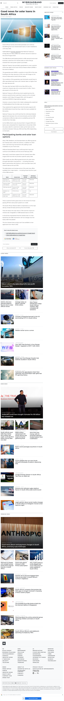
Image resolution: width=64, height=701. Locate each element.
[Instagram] (19, 683)
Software (36, 660)
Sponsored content (21, 671)
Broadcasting (18, 561)
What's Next (38, 7)
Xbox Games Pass (50, 109)
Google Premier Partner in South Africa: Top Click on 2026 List (28, 475)
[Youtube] (15, 683)
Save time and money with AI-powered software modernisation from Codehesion (36, 435)
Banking (51, 648)
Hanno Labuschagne (6, 16)
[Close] (62, 695)
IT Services (6, 659)
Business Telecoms (6, 412)
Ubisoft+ (48, 113)
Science (50, 659)
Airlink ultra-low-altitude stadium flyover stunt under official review (7, 304)
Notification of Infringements (43, 668)
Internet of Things (39, 657)
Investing (51, 657)
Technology (18, 370)
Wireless (36, 662)
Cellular (21, 652)
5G (3, 648)
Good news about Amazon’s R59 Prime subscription (21, 564)
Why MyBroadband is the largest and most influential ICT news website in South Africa (36, 566)
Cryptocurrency (19, 629)
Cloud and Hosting (39, 652)
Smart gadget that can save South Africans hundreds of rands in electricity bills (28, 462)
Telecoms (5, 662)
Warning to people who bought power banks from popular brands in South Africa (7, 565)
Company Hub (47, 7)
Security (17, 315)
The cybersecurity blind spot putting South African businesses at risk (56, 47)
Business (17, 445)
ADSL (19, 648)
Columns (51, 652)
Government (37, 655)
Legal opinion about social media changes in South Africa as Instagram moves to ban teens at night (29, 503)
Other (47, 125)
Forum (21, 7)
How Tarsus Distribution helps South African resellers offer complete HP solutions (36, 305)
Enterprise (36, 654)
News (7, 7)
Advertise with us (24, 668)
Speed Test (55, 7)
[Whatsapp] (9, 683)
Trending (21, 662)
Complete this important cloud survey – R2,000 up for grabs (56, 37)
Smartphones (22, 660)
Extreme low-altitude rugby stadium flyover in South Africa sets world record (28, 489)
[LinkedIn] (13, 683)
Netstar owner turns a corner (24, 330)
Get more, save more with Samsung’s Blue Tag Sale (56, 18)
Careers (20, 675)
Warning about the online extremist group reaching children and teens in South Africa (29, 618)
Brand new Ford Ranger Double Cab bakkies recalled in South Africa (27, 358)
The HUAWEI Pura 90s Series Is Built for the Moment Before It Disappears (28, 604)
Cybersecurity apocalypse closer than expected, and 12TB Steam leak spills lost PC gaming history (28, 373)
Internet (17, 500)
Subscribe (61, 3)
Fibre (50, 654)
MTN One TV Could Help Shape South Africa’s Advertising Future (56, 57)
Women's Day (55, 71)
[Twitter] (7, 683)
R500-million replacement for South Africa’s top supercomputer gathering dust (21, 435)
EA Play (48, 115)
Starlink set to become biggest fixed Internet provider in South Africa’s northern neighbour (27, 577)
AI (33, 648)
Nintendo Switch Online (52, 123)
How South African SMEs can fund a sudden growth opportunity (56, 28)
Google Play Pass (50, 121)
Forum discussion (28, 248)
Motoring (3, 300)
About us (21, 667)
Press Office (13, 7)
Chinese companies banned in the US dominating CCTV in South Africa (27, 317)
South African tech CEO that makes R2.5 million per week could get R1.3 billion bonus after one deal (7, 436)
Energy (3, 8)
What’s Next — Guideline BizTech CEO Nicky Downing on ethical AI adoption (57, 83)
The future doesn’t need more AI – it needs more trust (56, 92)
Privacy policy (38, 667)
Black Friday (6, 650)
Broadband (18, 574)
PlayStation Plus (50, 111)
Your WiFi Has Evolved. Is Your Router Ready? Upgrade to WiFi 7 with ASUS (27, 345)
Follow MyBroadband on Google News (15, 235)
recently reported (15, 51)
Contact (20, 673)
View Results (54, 131)
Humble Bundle (50, 117)
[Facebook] (3, 683)
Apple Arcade (49, 119)
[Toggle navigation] (1, 3)
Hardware (51, 655)
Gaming (20, 655)
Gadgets (5, 655)
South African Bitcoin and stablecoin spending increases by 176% (27, 631)
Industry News (29, 7)
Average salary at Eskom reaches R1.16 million (20, 303)
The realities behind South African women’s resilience (57, 74)
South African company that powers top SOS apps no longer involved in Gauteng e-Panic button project (28, 591)
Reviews (35, 659)
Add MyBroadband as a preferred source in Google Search (20, 233)
